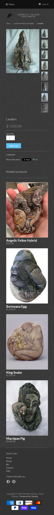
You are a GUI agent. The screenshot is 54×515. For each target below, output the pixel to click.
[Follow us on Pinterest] (14, 482)
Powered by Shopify (29, 496)
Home (9, 458)
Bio (7, 464)
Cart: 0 (45, 4)
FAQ (8, 471)
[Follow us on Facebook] (8, 482)
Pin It (35, 159)
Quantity (10, 134)
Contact (9, 468)
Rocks (9, 461)
